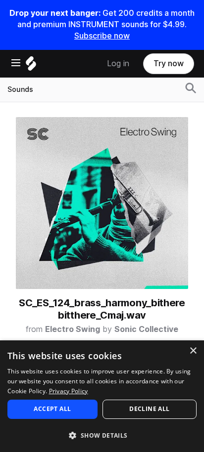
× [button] (193, 351)
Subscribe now (102, 36)
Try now (168, 63)
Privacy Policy (68, 391)
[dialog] (102, 396)
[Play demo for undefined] (102, 203)
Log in (118, 63)
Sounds (20, 89)
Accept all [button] (52, 409)
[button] (102, 435)
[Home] (31, 66)
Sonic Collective (146, 329)
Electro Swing (72, 329)
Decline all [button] (149, 409)
